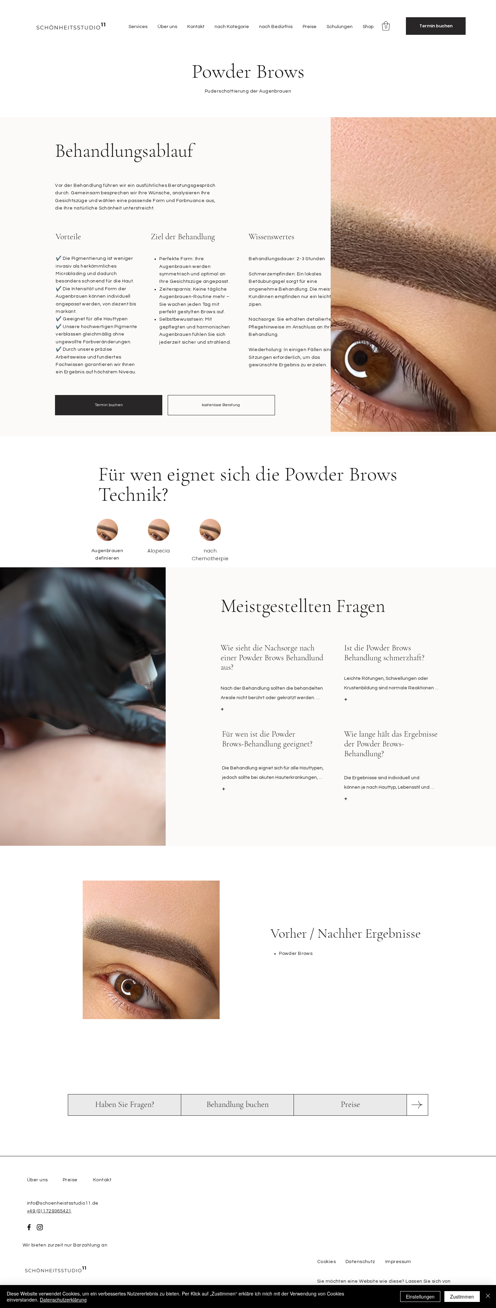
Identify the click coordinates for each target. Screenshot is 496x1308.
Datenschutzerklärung (63, 1299)
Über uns (37, 1180)
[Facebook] (29, 1227)
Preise (70, 1180)
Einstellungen (420, 1296)
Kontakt (102, 1180)
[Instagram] (40, 1227)
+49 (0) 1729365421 (49, 1211)
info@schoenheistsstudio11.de (63, 1203)
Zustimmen (462, 1296)
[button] (138, 27)
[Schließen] (488, 1296)
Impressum (398, 1261)
